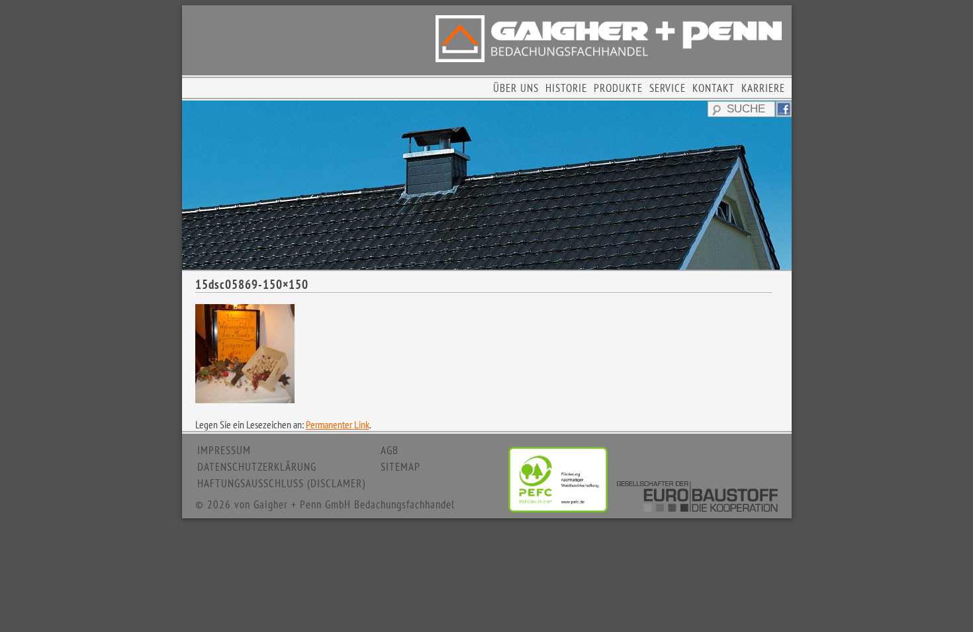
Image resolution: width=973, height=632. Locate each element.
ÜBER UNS (516, 88)
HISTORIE (566, 88)
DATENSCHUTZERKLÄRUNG (256, 466)
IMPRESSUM (224, 450)
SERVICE (667, 88)
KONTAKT (713, 88)
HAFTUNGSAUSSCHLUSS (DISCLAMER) (281, 483)
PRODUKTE (618, 88)
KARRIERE (763, 88)
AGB (389, 450)
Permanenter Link (337, 424)
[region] (487, 185)
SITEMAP (400, 466)
